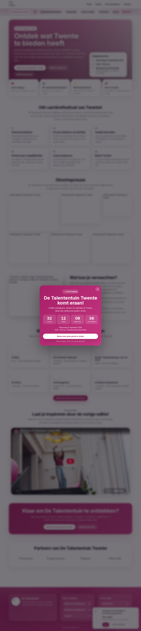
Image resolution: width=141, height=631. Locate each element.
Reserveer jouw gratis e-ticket (70, 336)
